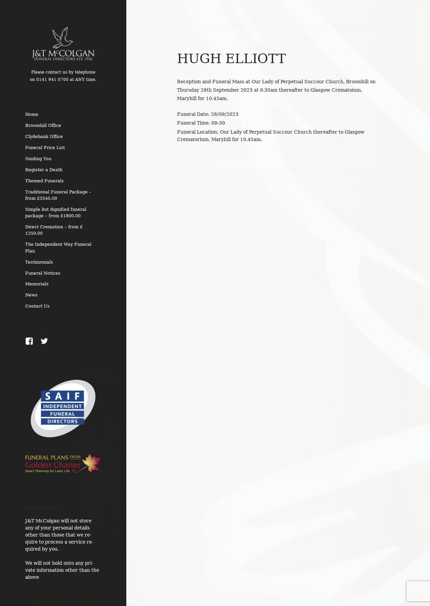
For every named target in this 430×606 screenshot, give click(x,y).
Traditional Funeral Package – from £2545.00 (58, 195)
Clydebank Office (44, 136)
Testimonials (39, 262)
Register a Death (43, 169)
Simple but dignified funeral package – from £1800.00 (55, 212)
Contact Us (37, 306)
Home (31, 114)
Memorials (37, 283)
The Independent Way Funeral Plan (58, 247)
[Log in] (420, 10)
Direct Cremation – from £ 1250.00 (54, 230)
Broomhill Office (43, 125)
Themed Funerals (44, 180)
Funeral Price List (45, 147)
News (31, 294)
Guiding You (38, 158)
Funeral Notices (42, 273)
